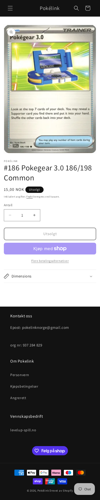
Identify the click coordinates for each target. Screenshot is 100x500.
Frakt (29, 196)
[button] (10, 8)
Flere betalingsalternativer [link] (50, 261)
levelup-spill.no (23, 430)
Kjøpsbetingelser (24, 386)
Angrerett (18, 398)
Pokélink (43, 490)
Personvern (19, 375)
